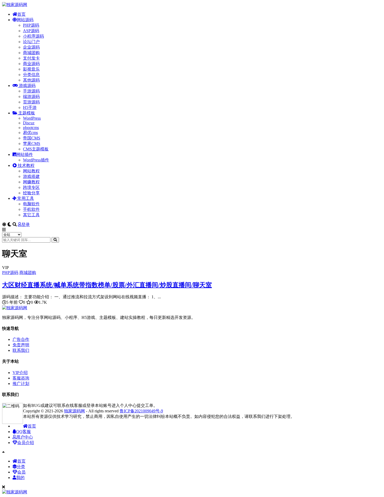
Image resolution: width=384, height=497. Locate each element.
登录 (25, 224)
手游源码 (31, 91)
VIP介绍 (20, 372)
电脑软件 (31, 204)
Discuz (28, 123)
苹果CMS (31, 143)
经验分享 (31, 193)
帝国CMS (31, 138)
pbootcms (31, 127)
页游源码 (31, 102)
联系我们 (21, 350)
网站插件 (24, 154)
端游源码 (31, 96)
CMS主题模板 (36, 149)
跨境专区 (31, 187)
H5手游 (30, 107)
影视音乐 (31, 69)
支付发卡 (31, 58)
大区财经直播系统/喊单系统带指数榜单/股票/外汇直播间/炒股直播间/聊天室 (107, 285)
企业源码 (31, 47)
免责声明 (21, 345)
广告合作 (21, 339)
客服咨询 (21, 378)
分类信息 (31, 74)
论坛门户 (31, 41)
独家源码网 (74, 411)
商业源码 (31, 63)
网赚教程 (31, 182)
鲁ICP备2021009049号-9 (141, 411)
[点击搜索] (55, 240)
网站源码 (25, 19)
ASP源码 (31, 30)
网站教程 (31, 171)
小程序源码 (33, 36)
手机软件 (31, 209)
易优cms (30, 132)
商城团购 (31, 52)
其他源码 (31, 80)
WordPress (32, 118)
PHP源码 (31, 25)
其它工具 (31, 215)
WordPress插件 (36, 160)
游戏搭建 (31, 176)
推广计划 (21, 383)
